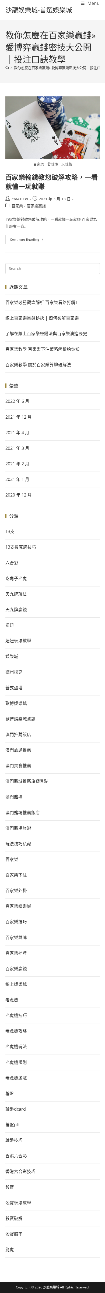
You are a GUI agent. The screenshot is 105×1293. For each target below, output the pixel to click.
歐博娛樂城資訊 (20, 719)
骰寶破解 (14, 1218)
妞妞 (9, 625)
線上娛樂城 (16, 984)
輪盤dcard (15, 1109)
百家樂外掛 (16, 890)
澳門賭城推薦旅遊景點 (26, 781)
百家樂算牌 (16, 937)
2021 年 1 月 (17, 479)
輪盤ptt (12, 1125)
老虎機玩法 (16, 1046)
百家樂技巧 (16, 922)
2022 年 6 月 (17, 401)
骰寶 (9, 1187)
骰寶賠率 (14, 1234)
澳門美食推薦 (18, 766)
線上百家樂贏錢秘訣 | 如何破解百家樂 (42, 318)
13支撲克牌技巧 (20, 547)
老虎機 (11, 1000)
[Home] (7, 67)
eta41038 (20, 198)
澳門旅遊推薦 (18, 750)
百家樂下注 (16, 875)
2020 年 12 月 (18, 495)
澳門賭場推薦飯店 (22, 813)
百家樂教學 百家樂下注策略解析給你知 (42, 349)
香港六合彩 (16, 1156)
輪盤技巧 (14, 1140)
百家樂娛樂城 (18, 906)
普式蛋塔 (14, 688)
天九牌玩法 (16, 594)
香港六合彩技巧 (20, 1171)
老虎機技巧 (16, 1015)
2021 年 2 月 (17, 464)
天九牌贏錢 (16, 610)
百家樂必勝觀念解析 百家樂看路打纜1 (41, 302)
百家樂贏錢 (36, 205)
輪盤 (9, 1093)
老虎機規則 (16, 1062)
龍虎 (9, 1249)
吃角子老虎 (16, 578)
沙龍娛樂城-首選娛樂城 (38, 9)
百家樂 (17, 205)
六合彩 (11, 563)
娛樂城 (11, 656)
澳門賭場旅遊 (18, 828)
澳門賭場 (14, 797)
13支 (10, 531)
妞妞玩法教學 (18, 641)
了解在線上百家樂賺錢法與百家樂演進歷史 (46, 333)
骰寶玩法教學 (18, 1203)
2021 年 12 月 (18, 417)
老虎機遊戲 (16, 1078)
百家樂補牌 (16, 953)
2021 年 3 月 (17, 448)
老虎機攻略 (16, 1031)
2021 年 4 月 (17, 433)
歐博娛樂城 (16, 703)
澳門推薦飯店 (18, 734)
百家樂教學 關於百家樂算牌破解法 (38, 365)
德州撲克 (14, 672)
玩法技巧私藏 (18, 844)
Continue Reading (28, 238)
